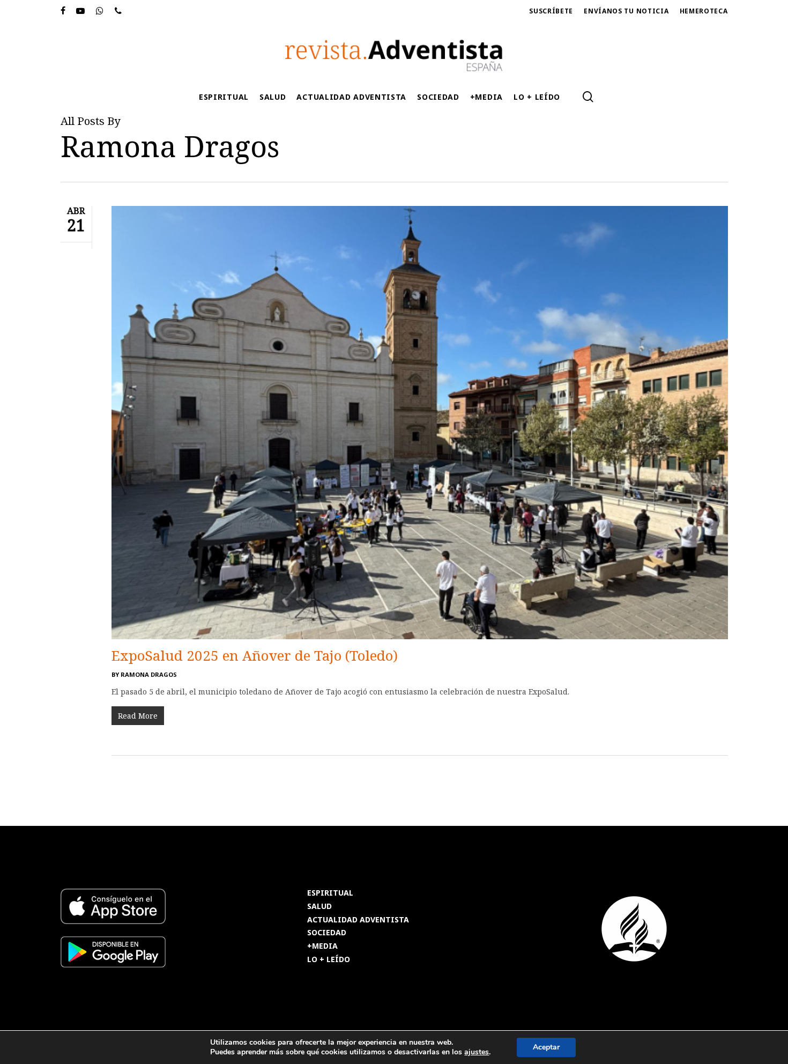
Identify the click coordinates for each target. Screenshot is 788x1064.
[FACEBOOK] (63, 11)
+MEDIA (322, 946)
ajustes (476, 1052)
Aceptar (546, 1047)
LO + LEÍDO (328, 959)
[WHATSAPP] (100, 11)
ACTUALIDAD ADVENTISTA (358, 920)
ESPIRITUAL (330, 893)
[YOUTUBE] (80, 11)
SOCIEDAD (326, 932)
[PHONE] (118, 11)
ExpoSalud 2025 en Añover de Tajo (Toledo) (254, 655)
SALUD (319, 906)
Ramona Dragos (149, 674)
